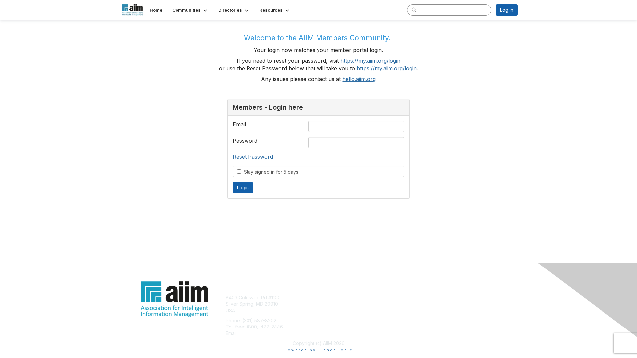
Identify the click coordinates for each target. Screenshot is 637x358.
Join (325, 297)
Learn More (333, 310)
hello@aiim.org (255, 333)
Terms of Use (432, 304)
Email (239, 124)
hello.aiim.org (359, 79)
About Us (427, 297)
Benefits (330, 304)
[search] (414, 9)
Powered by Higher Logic (318, 350)
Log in (506, 10)
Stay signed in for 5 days (269, 172)
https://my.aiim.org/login (370, 60)
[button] (190, 10)
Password (245, 140)
